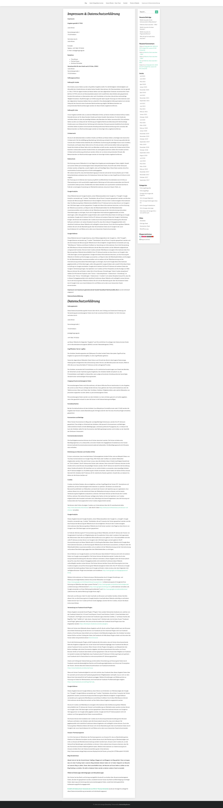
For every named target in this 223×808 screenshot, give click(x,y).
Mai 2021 (142, 109)
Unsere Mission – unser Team (113, 3)
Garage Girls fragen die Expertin (146, 194)
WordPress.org (144, 229)
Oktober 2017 (144, 177)
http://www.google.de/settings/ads (100, 586)
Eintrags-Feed (144, 223)
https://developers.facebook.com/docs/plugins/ (94, 624)
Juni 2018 (143, 161)
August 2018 (143, 155)
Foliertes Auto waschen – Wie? (148, 24)
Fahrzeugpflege (144, 190)
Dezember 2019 (144, 133)
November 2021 (144, 98)
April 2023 (143, 92)
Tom (140, 60)
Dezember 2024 (144, 90)
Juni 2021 (143, 106)
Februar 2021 (144, 111)
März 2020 (143, 125)
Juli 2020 (142, 120)
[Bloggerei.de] (142, 237)
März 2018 (143, 166)
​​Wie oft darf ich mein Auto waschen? (147, 37)
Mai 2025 (142, 81)
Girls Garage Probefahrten (147, 205)
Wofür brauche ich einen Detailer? (147, 28)
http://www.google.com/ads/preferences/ (115, 589)
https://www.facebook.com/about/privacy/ (80, 668)
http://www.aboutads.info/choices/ (78, 507)
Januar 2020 (143, 131)
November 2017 (144, 174)
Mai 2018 (142, 163)
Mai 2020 (142, 122)
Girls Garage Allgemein (146, 198)
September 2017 (144, 180)
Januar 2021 (143, 114)
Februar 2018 (144, 169)
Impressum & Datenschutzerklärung (151, 3)
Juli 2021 (142, 103)
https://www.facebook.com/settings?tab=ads (81, 682)
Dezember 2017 (144, 172)
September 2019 (144, 142)
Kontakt (125, 3)
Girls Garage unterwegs (146, 208)
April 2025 (143, 84)
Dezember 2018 (144, 147)
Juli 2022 (142, 95)
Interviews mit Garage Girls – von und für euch (148, 211)
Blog (86, 3)
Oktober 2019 (144, 139)
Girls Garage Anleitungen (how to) (148, 201)
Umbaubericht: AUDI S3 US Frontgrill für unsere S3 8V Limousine (148, 48)
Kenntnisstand (93, 637)
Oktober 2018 (144, 150)
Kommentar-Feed (145, 226)
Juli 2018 (142, 158)
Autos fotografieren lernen (96, 3)
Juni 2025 (143, 79)
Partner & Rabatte (134, 3)
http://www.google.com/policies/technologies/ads (114, 584)
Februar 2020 (144, 128)
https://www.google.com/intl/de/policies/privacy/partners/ (85, 582)
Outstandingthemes (124, 804)
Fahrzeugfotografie (145, 188)
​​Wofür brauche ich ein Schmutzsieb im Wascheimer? (148, 21)
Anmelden (143, 220)
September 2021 (144, 100)
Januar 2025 (143, 87)
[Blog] (144, 240)
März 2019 (143, 144)
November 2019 (144, 136)
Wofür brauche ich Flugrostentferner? (145, 32)
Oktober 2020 (144, 117)
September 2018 (144, 152)
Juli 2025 (142, 76)
